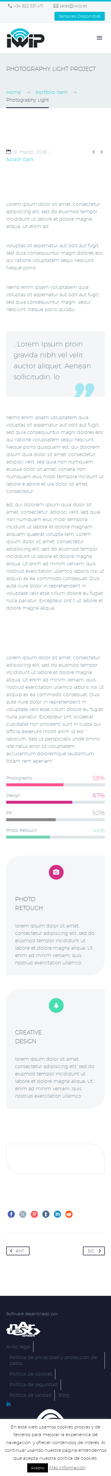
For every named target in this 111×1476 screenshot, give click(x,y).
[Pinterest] (34, 1214)
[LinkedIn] (57, 1214)
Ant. (20, 1251)
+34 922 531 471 (29, 6)
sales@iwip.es (73, 6)
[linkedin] (8, 1403)
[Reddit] (69, 1214)
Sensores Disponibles (80, 16)
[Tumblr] (45, 1214)
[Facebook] (11, 1214)
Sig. (91, 1251)
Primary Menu (99, 37)
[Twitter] (22, 1214)
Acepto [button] (37, 1467)
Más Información (67, 1467)
